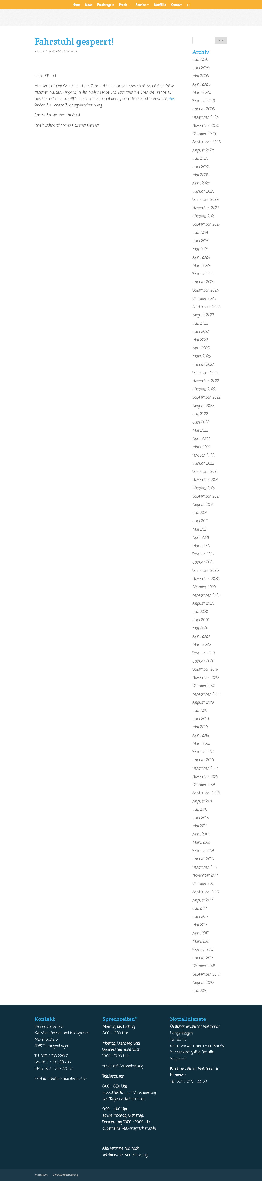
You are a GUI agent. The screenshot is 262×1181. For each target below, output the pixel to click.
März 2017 (201, 941)
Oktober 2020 (204, 587)
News (88, 5)
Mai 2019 (200, 727)
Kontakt (176, 5)
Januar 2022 (203, 463)
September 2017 (205, 892)
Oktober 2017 (203, 884)
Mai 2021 (199, 529)
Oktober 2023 (204, 299)
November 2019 (205, 678)
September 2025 (206, 142)
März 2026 (201, 93)
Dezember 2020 (205, 571)
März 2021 (201, 546)
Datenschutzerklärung (65, 1175)
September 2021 (206, 496)
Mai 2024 (200, 249)
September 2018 (206, 793)
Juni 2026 (201, 68)
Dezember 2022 (205, 373)
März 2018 (201, 842)
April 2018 (200, 834)
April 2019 (200, 735)
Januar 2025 (203, 191)
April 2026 (201, 84)
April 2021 (200, 538)
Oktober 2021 (203, 488)
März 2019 (201, 744)
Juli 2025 (200, 158)
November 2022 (205, 381)
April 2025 (201, 183)
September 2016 (206, 974)
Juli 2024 (200, 233)
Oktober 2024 (204, 216)
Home (76, 5)
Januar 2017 (202, 958)
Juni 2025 (201, 167)
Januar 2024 (203, 282)
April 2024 (201, 257)
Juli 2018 (199, 809)
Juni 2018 (200, 818)
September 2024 (206, 224)
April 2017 (200, 933)
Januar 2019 (203, 760)
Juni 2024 (200, 241)
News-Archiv (71, 51)
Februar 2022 (203, 455)
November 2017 (205, 875)
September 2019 (206, 694)
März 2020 (201, 645)
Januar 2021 (202, 562)
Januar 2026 (203, 109)
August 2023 (203, 315)
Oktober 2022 (204, 389)
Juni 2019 (200, 719)
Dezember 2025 (205, 117)
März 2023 (201, 356)
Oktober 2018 (203, 785)
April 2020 (201, 636)
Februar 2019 (203, 752)
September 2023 (206, 307)
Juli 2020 (200, 612)
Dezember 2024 (205, 200)
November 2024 (205, 208)
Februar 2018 (203, 851)
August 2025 (203, 150)
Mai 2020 (200, 628)
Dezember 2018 (205, 768)
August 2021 (202, 505)
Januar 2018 (203, 859)
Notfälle (160, 5)
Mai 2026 (200, 76)
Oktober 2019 (203, 686)
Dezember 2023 (205, 290)
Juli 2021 (199, 513)
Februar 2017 (203, 950)
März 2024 (201, 266)
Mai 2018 (200, 826)
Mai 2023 (200, 340)
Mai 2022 (200, 430)
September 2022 (206, 397)
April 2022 (201, 439)
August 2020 (203, 603)
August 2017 (202, 900)
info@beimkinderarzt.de (67, 1079)
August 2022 (203, 406)
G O (42, 51)
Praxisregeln (105, 5)
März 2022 (201, 447)
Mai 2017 (199, 925)
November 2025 (205, 126)
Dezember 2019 (205, 669)
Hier (172, 99)
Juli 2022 (200, 414)
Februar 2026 (203, 101)
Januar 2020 (203, 661)
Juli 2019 (200, 711)
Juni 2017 (200, 917)
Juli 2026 (200, 60)
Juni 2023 (200, 332)
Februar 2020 (203, 653)
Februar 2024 (203, 274)
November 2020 (205, 579)
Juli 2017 (199, 908)
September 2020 (206, 595)
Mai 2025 (200, 175)
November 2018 (205, 777)
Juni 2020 (200, 620)
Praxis (123, 5)
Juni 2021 (200, 521)
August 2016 (203, 983)
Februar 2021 (203, 554)
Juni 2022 (200, 422)
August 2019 (203, 702)
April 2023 (201, 348)
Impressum (41, 1175)
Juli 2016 (200, 991)
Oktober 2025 (204, 134)
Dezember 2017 (204, 867)
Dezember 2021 (205, 472)
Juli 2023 (200, 323)
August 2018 (203, 801)
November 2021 (205, 480)
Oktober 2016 (203, 966)
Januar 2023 (203, 365)
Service (141, 5)
